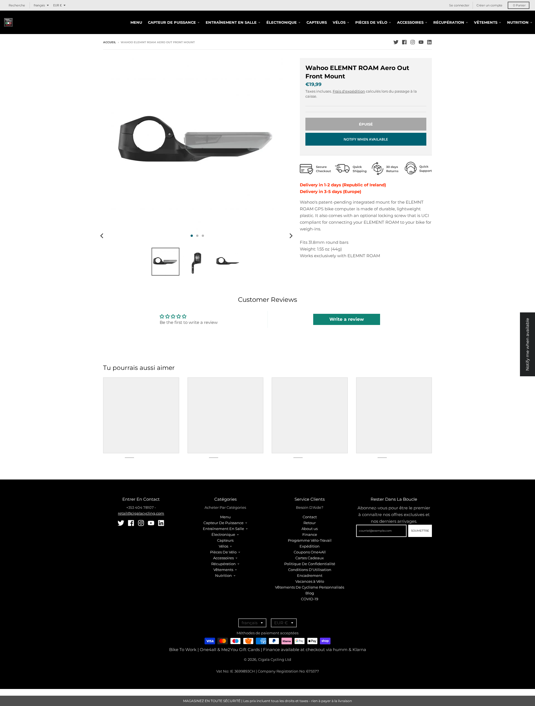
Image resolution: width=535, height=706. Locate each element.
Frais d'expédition (349, 91)
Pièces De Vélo (223, 552)
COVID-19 (309, 599)
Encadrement (309, 575)
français (39, 5)
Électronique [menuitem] (281, 22)
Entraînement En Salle (223, 528)
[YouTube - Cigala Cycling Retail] (421, 42)
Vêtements (223, 569)
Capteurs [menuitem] (317, 22)
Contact (310, 517)
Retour (309, 523)
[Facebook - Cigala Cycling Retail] (404, 42)
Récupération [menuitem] (448, 22)
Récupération (223, 564)
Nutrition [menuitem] (518, 22)
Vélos (223, 546)
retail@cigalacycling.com (141, 513)
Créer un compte (489, 5)
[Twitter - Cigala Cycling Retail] (395, 42)
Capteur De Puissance (223, 523)
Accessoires (223, 558)
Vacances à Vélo (309, 581)
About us (309, 528)
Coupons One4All (310, 552)
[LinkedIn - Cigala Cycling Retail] (429, 42)
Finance (309, 534)
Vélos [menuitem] (339, 22)
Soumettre (420, 530)
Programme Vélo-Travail (310, 540)
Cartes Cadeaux (309, 558)
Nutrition (223, 575)
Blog (309, 593)
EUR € (57, 5)
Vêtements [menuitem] (485, 22)
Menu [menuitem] (136, 22)
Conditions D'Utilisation (309, 569)
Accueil (109, 42)
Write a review (346, 319)
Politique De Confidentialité (309, 564)
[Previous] (102, 236)
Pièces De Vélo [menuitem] (371, 22)
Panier (519, 5)
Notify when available (366, 139)
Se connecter (459, 5)
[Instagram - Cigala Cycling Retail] (412, 42)
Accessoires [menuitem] (410, 22)
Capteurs (225, 540)
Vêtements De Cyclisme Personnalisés (309, 587)
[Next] (291, 236)
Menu (225, 517)
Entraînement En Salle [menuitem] (231, 22)
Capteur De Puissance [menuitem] (172, 22)
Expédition (310, 546)
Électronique (223, 534)
